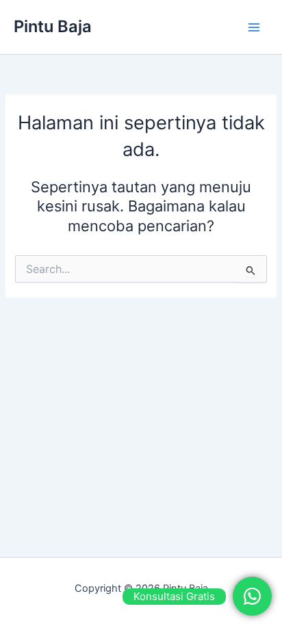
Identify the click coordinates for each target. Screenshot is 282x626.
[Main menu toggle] (254, 27)
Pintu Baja (53, 26)
